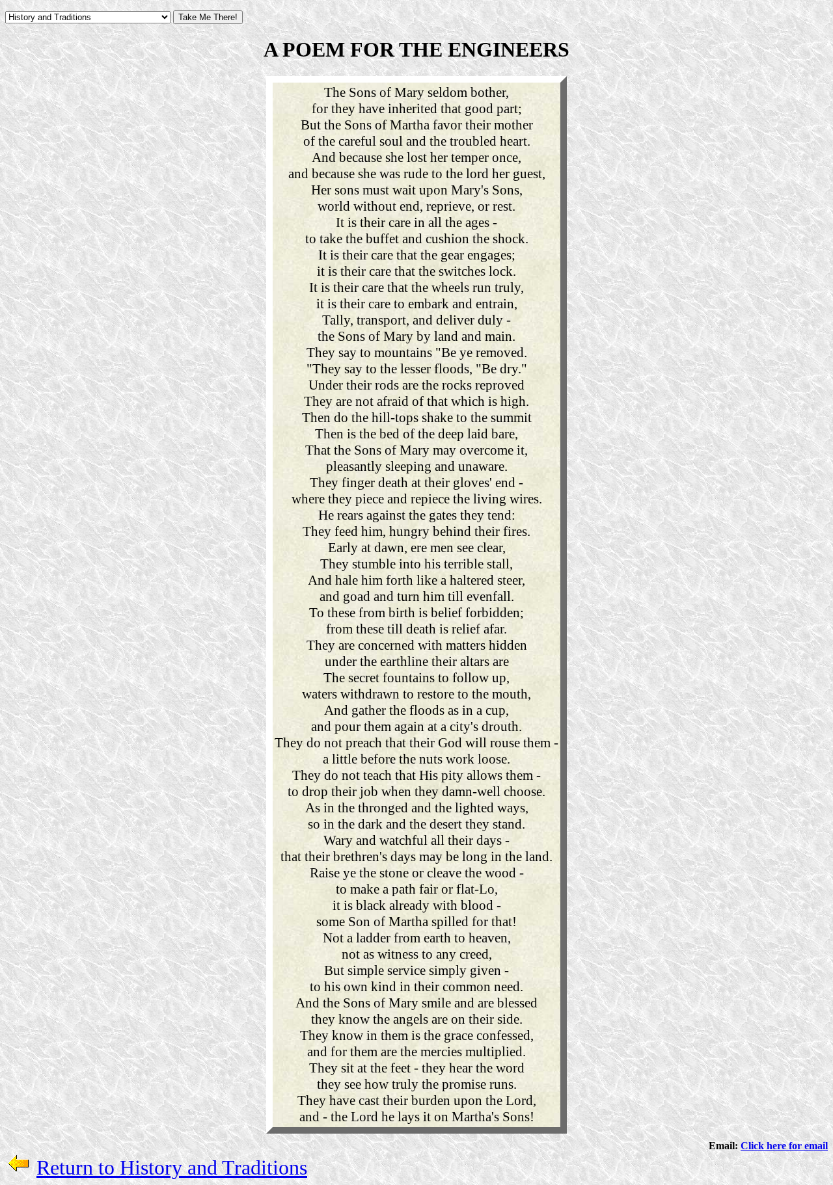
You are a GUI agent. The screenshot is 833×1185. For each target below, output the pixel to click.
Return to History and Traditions (171, 1167)
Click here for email (784, 1145)
